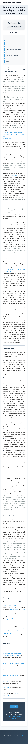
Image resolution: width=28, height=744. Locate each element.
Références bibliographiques (13, 49)
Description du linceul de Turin (11, 675)
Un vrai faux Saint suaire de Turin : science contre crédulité (14, 630)
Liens (7, 61)
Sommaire (7, 37)
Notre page (6, 687)
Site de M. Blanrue (8, 269)
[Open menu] (25, 3)
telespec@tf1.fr (9, 619)
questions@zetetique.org (10, 605)
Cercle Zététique (15, 175)
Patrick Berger (14, 609)
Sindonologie (6, 681)
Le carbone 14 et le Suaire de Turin (12, 132)
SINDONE (5, 647)
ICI (21, 613)
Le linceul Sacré (7, 138)
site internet (15, 617)
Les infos (8, 43)
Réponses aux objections (12, 55)
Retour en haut (14, 706)
